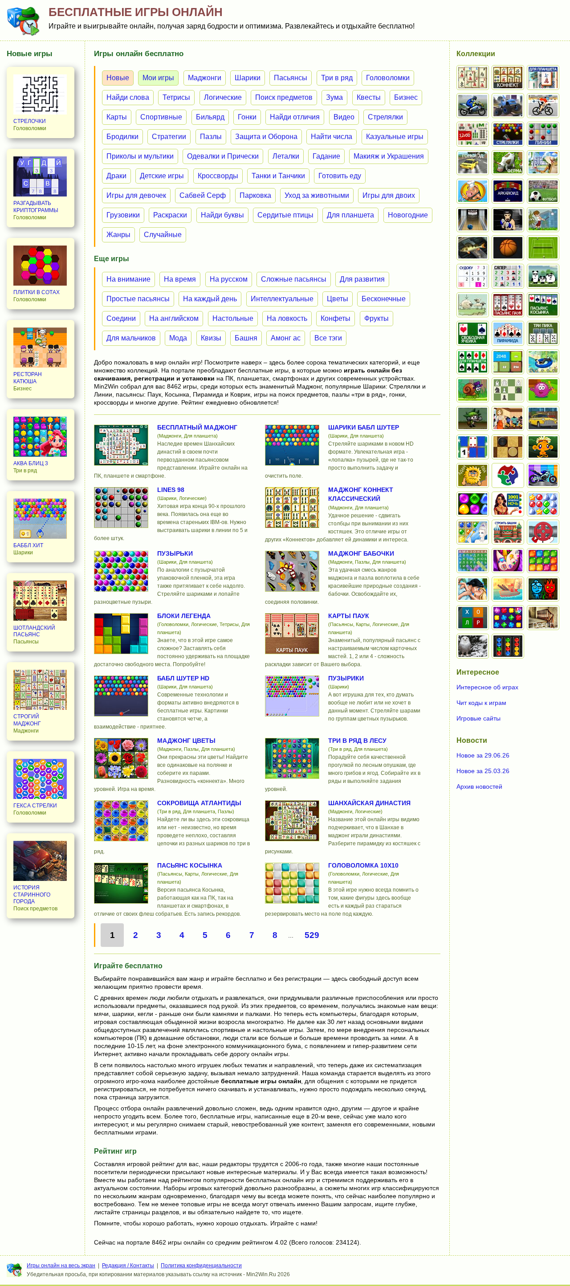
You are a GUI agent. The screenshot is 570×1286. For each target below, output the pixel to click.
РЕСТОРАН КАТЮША (27, 378)
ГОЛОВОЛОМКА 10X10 (363, 865)
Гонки (247, 117)
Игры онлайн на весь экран (61, 1265)
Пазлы (211, 136)
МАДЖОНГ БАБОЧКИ (361, 553)
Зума (334, 97)
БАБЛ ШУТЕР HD (183, 678)
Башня (246, 338)
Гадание (326, 156)
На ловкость (287, 318)
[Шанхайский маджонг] (472, 77)
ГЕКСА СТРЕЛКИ (35, 806)
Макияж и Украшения (389, 156)
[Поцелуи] (472, 589)
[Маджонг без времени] (472, 134)
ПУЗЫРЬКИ (175, 553)
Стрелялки (385, 117)
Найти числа (331, 136)
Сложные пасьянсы (293, 279)
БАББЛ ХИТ (28, 545)
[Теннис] (543, 247)
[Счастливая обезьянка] (543, 446)
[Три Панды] (543, 276)
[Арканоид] (508, 191)
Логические (223, 97)
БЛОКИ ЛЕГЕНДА (184, 615)
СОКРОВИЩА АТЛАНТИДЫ (199, 803)
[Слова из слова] (472, 617)
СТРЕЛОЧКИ (29, 121)
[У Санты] (543, 503)
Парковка (255, 195)
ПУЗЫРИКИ (346, 678)
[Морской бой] (508, 589)
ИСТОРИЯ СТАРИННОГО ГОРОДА (31, 895)
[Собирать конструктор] (543, 475)
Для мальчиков (131, 338)
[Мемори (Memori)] (472, 446)
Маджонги (204, 78)
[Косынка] (543, 304)
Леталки (286, 156)
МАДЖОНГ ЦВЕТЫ (186, 740)
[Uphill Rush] (543, 361)
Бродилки (122, 136)
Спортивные (161, 117)
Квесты (369, 97)
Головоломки (388, 78)
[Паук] (508, 304)
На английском (174, 318)
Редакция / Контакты (128, 1265)
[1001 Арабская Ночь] (508, 503)
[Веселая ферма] (508, 162)
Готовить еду (339, 176)
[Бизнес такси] (543, 418)
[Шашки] (508, 446)
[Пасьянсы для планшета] (472, 361)
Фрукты (376, 318)
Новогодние (408, 215)
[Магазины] (508, 418)
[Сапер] (508, 276)
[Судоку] (472, 276)
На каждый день (210, 299)
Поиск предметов (284, 97)
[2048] (508, 361)
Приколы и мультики (140, 156)
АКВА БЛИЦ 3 (30, 463)
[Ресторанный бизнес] (472, 191)
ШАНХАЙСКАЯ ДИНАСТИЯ (369, 803)
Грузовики (123, 215)
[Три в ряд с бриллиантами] (508, 617)
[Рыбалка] (472, 247)
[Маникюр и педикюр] (508, 560)
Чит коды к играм (481, 702)
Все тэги (328, 338)
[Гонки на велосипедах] (543, 105)
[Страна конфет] (472, 503)
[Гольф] (543, 219)
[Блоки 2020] (543, 560)
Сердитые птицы (285, 215)
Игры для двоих (388, 195)
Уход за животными (317, 195)
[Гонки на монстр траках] (508, 105)
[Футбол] (543, 191)
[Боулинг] (472, 219)
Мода (178, 338)
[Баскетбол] (508, 247)
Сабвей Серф (202, 195)
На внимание (128, 279)
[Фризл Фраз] (543, 389)
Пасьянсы (290, 78)
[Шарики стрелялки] (508, 134)
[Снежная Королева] (472, 532)
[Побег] (543, 617)
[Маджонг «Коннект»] (508, 77)
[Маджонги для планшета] (543, 77)
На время (180, 279)
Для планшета (350, 215)
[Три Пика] (543, 333)
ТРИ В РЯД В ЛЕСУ (357, 740)
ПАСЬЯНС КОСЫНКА (189, 865)
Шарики (248, 78)
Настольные (232, 318)
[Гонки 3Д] (472, 162)
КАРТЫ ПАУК (348, 615)
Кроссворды (218, 176)
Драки (116, 176)
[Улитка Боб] (472, 389)
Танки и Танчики (278, 176)
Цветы (337, 299)
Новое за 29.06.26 (482, 755)
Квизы (211, 338)
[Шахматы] (508, 389)
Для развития (362, 279)
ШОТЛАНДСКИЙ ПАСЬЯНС (34, 631)
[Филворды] (472, 560)
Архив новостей (479, 786)
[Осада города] (472, 418)
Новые (117, 78)
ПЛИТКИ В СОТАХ (36, 292)
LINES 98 (170, 489)
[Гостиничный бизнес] (543, 162)
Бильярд (210, 117)
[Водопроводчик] (543, 532)
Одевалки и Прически (223, 156)
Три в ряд (337, 78)
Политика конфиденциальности (201, 1265)
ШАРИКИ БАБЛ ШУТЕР (363, 427)
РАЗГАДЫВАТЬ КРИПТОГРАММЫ (35, 206)
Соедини (121, 318)
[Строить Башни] (508, 532)
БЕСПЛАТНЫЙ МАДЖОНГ (197, 427)
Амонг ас (286, 338)
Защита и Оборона (266, 136)
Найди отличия (295, 117)
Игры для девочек (136, 195)
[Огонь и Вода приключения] (543, 589)
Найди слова (127, 97)
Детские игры (162, 176)
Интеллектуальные (282, 299)
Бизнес (406, 97)
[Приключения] (472, 646)
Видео (344, 117)
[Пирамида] (508, 333)
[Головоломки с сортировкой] (508, 646)
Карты (116, 117)
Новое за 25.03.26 (482, 770)
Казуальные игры (394, 136)
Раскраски (170, 215)
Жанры (118, 234)
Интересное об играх (487, 687)
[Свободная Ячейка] (472, 333)
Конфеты (335, 318)
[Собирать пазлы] (508, 475)
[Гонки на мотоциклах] (472, 105)
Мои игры (158, 78)
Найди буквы (222, 215)
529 (312, 935)
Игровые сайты (478, 718)
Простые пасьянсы (138, 299)
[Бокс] (508, 219)
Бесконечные (384, 299)
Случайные (163, 234)
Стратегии (169, 136)
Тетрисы (176, 97)
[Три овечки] (472, 304)
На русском (229, 279)
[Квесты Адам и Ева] (472, 475)
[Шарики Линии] (543, 134)
